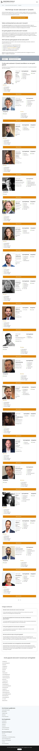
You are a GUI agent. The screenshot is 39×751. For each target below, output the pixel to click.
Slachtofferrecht (5, 721)
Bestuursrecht (4, 726)
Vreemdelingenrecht (6, 700)
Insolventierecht (5, 713)
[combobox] (5, 59)
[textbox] (14, 59)
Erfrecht (3, 697)
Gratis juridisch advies (6, 735)
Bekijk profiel (18, 94)
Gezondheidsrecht (5, 723)
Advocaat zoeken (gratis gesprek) (11, 5)
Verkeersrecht (4, 698)
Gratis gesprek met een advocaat (18, 17)
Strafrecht (4, 690)
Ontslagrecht (4, 692)
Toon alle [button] (24, 78)
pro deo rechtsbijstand (12, 47)
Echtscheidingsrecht (6, 688)
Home (3, 5)
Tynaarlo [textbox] (4, 59)
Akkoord (19, 749)
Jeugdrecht (4, 714)
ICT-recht (4, 724)
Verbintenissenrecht (6, 718)
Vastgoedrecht (5, 706)
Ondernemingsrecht (6, 703)
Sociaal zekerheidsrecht (6, 711)
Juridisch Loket (4, 739)
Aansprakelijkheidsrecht (6, 719)
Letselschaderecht (5, 716)
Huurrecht (4, 695)
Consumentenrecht (5, 701)
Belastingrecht (5, 708)
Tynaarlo (19, 5)
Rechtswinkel (4, 737)
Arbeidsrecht (4, 693)
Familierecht (4, 687)
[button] (20, 81)
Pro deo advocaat (5, 742)
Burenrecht (4, 705)
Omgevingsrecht (5, 710)
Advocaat (3, 740)
